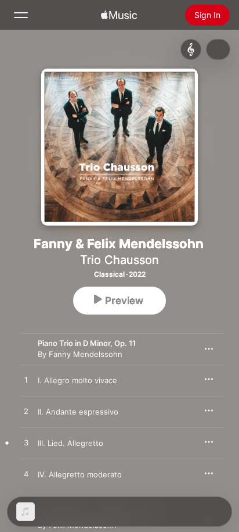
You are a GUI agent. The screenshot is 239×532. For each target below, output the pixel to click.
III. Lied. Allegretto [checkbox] (70, 443)
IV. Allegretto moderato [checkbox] (80, 474)
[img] (119, 15)
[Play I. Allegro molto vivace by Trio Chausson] (26, 380)
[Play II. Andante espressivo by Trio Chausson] (26, 411)
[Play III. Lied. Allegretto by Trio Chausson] (26, 443)
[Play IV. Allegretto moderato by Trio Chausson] (26, 474)
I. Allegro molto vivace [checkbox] (77, 380)
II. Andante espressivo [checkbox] (78, 411)
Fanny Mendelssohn (85, 354)
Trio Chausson (119, 260)
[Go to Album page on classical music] (190, 49)
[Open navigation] (21, 15)
